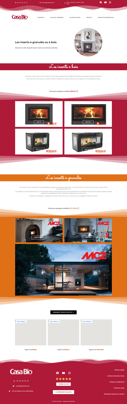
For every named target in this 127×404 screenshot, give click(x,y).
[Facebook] (101, 2)
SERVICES (89, 17)
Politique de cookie (119, 388)
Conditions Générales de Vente (115, 376)
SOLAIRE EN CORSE (74, 17)
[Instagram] (110, 2)
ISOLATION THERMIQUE (56, 17)
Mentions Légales (119, 370)
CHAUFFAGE (40, 17)
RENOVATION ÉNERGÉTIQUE (106, 17)
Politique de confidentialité (116, 382)
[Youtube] (105, 2)
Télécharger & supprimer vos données (114, 394)
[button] (21, 386)
